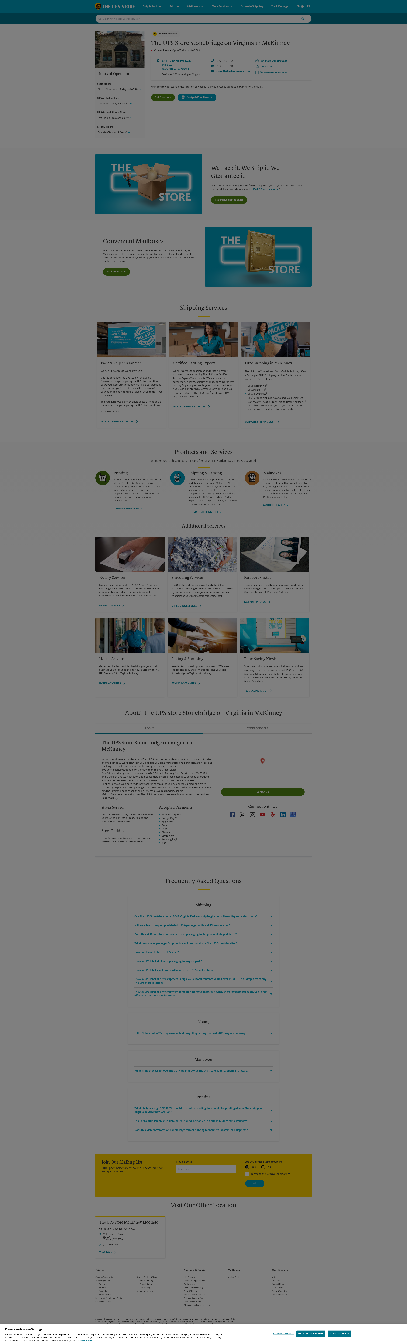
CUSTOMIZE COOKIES (283, 1334)
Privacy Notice (85, 1341)
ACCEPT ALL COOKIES (339, 1334)
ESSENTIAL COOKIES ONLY (310, 1334)
